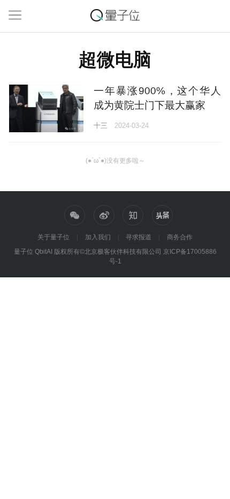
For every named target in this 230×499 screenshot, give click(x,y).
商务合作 (180, 237)
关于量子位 (53, 237)
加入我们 (98, 237)
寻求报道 (138, 237)
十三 (101, 126)
